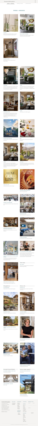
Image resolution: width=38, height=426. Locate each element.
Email (29, 407)
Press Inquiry (18, 406)
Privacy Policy (4, 411)
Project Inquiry (18, 404)
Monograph (28, 3)
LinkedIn (13, 404)
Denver (19, 414)
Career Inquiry (18, 408)
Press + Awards (10, 3)
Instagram (13, 403)
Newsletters (20, 3)
